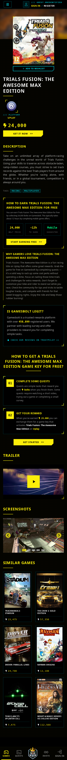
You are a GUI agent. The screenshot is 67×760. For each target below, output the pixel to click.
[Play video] (33, 481)
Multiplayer (31, 191)
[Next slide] (58, 535)
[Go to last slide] (8, 535)
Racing (16, 191)
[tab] (24, 550)
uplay (11, 117)
